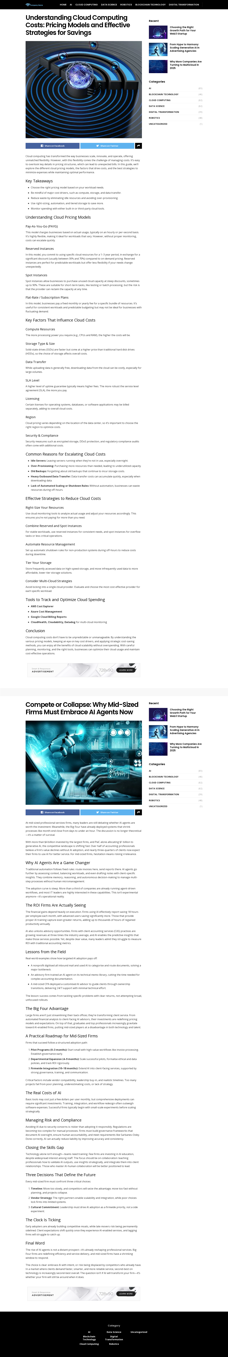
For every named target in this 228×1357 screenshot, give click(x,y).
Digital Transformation (184, 4)
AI (71, 4)
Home (63, 4)
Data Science (109, 4)
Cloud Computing (86, 4)
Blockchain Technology (150, 4)
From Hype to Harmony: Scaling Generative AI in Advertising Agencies (184, 48)
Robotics (126, 4)
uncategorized (158, 123)
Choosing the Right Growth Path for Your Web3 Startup (183, 30)
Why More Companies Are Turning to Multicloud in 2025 (186, 65)
